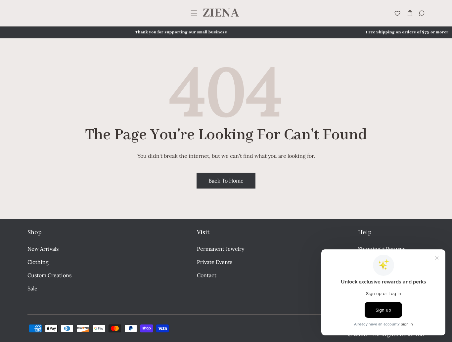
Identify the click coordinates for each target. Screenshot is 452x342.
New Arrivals (43, 248)
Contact (206, 275)
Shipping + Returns (381, 248)
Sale (32, 288)
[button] (194, 13)
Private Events (214, 262)
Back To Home (226, 180)
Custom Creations (49, 275)
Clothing (38, 262)
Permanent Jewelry (220, 248)
